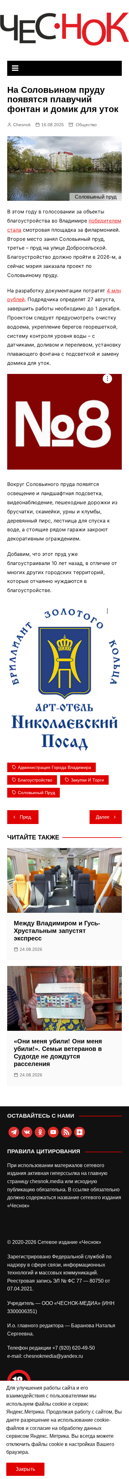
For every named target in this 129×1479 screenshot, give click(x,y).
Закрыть (25, 1469)
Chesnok (22, 124)
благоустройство (35, 779)
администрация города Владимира (54, 767)
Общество (86, 124)
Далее (102, 817)
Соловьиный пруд (36, 792)
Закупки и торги (87, 779)
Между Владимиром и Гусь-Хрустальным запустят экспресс (57, 931)
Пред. (26, 817)
